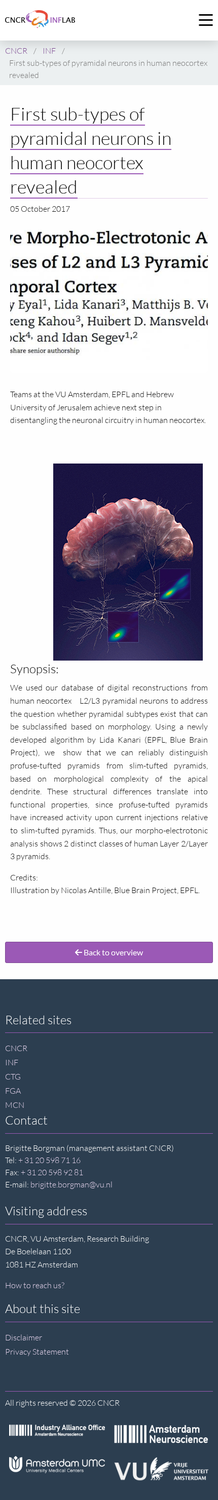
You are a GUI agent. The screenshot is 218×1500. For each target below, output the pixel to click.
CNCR (16, 1048)
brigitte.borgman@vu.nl (71, 1184)
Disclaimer (23, 1337)
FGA (13, 1091)
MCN (14, 1105)
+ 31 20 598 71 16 (49, 1160)
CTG (13, 1076)
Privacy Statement (37, 1352)
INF (11, 1062)
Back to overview (112, 952)
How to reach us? (34, 1285)
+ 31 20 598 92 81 (52, 1172)
